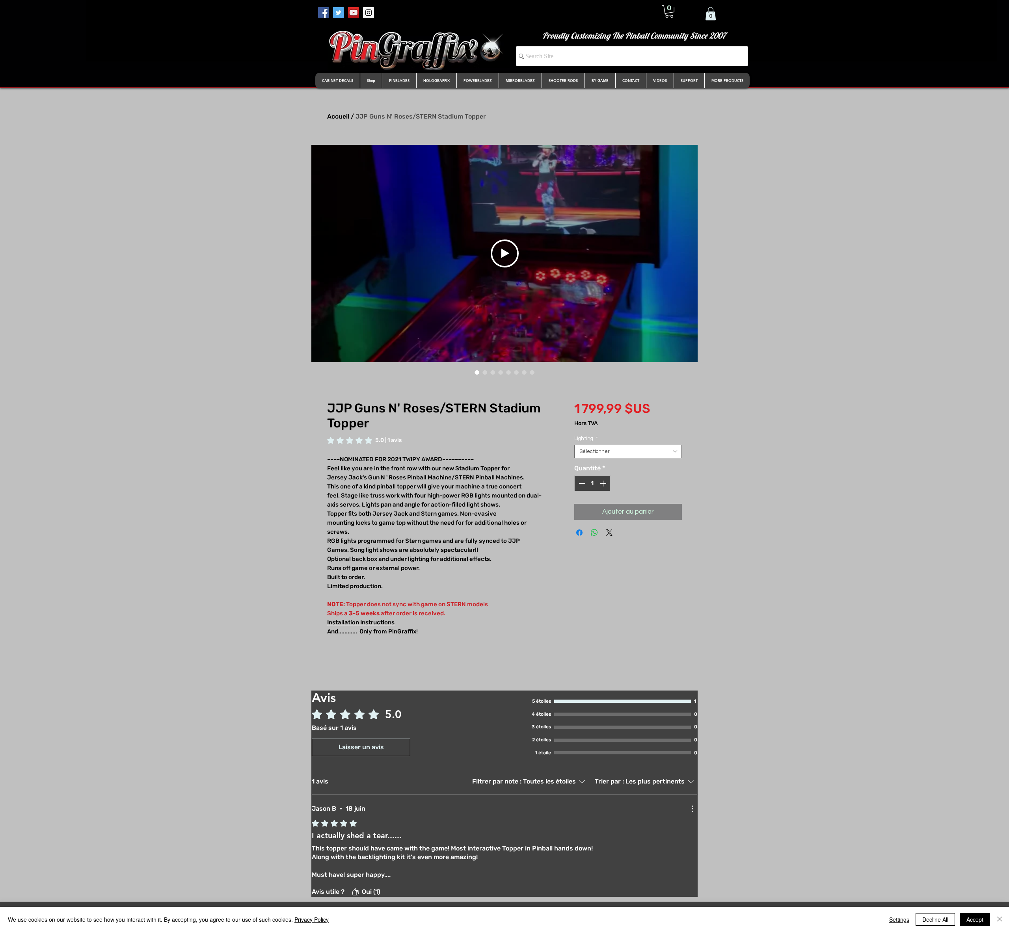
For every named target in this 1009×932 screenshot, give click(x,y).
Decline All (935, 919)
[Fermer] (999, 919)
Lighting (586, 438)
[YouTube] (353, 12)
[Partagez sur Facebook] (579, 532)
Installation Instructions (361, 622)
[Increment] (603, 483)
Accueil (338, 116)
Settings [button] (899, 919)
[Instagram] (368, 12)
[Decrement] (580, 483)
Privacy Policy (311, 919)
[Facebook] (323, 12)
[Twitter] (338, 12)
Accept (974, 919)
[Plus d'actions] (692, 808)
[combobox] (628, 451)
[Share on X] (609, 532)
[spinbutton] (592, 483)
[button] (669, 11)
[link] (364, 440)
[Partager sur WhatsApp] (594, 532)
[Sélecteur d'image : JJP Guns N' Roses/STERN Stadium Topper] (477, 372)
